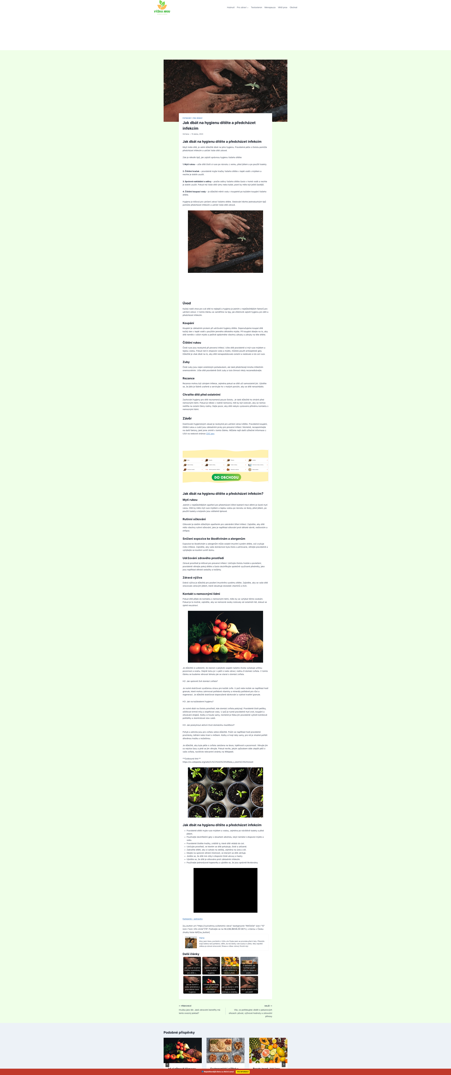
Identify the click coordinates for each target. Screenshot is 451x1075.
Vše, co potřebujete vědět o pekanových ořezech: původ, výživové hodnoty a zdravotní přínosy (250, 1011)
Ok (304, 1070)
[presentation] (183, 1050)
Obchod (293, 7)
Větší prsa (282, 7)
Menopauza (270, 7)
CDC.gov (210, 433)
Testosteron (256, 7)
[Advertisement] (225, 32)
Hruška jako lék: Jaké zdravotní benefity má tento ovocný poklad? (199, 1009)
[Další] (284, 1064)
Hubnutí (231, 7)
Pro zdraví (197, 118)
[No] (448, 1070)
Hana (187, 134)
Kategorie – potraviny (193, 919)
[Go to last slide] (167, 1064)
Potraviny (187, 118)
